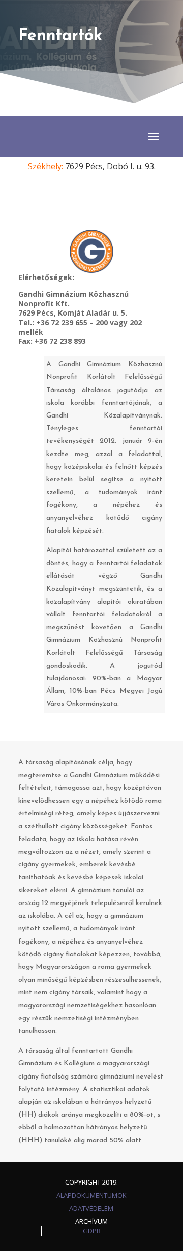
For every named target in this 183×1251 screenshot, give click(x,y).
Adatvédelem (91, 1208)
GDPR (92, 1230)
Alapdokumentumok (91, 1195)
